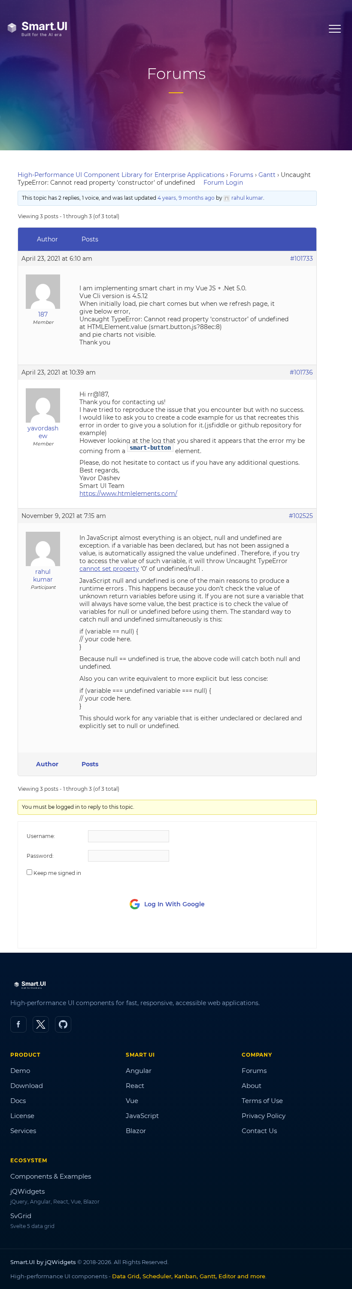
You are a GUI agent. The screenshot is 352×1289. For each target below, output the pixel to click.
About (251, 1086)
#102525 (301, 516)
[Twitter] (41, 1024)
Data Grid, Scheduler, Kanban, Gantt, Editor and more (188, 1276)
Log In (260, 933)
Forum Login (223, 182)
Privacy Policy (263, 1116)
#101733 (301, 258)
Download (26, 1086)
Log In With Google (174, 904)
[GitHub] (63, 1024)
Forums (241, 175)
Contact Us (259, 1131)
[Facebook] (18, 1024)
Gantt (267, 175)
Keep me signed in (57, 873)
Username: (41, 836)
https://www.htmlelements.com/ (128, 493)
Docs (18, 1101)
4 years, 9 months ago (186, 198)
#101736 (301, 372)
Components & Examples (50, 1176)
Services (23, 1131)
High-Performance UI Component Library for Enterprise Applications (121, 175)
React (135, 1086)
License (22, 1116)
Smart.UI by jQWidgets (43, 1262)
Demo (20, 1071)
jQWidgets (27, 1191)
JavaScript (142, 1116)
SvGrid (20, 1216)
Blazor (136, 1131)
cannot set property (109, 569)
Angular (139, 1071)
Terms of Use (262, 1101)
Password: (40, 856)
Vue (132, 1101)
